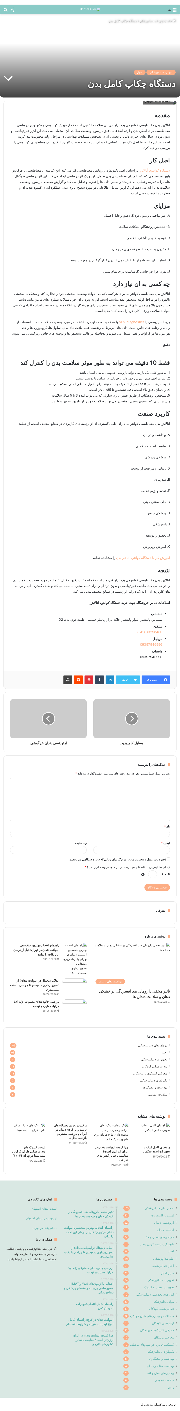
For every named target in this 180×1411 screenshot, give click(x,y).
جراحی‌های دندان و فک (159, 1237)
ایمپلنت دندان (165, 1230)
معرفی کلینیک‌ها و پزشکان (150, 1073)
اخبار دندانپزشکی (163, 1265)
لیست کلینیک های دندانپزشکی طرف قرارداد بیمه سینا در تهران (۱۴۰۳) (28, 1151)
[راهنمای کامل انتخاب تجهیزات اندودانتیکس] (152, 1133)
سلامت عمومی (157, 1094)
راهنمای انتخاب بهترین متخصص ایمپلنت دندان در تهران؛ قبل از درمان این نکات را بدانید (36, 949)
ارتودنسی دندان (164, 1222)
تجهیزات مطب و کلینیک (159, 1287)
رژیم (171, 1387)
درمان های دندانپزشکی (152, 1045)
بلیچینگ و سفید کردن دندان (156, 1244)
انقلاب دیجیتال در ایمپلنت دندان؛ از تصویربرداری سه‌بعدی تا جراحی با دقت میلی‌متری (34, 984)
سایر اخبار (167, 1273)
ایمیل (165, 843)
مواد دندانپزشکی (163, 1301)
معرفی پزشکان (164, 1337)
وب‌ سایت (81, 843)
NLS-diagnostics (131, 322)
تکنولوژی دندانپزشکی (153, 1080)
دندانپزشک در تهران (44, 1228)
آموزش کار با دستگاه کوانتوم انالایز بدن (143, 558)
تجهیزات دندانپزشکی (152, 21)
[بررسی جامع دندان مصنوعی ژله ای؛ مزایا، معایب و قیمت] (75, 1007)
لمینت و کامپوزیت (162, 1215)
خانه (170, 21)
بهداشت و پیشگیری (154, 1087)
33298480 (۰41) (149, 632)
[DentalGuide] (90, 9)
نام (167, 826)
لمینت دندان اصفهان (44, 1208)
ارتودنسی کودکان (163, 1323)
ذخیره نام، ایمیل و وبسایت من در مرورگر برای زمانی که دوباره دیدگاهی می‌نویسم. (117, 859)
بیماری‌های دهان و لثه (160, 1373)
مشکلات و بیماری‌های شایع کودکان (152, 1316)
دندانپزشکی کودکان (154, 1066)
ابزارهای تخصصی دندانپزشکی (155, 1294)
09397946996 (151, 644)
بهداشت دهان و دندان (160, 1366)
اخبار (139, 72)
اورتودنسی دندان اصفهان (41, 1218)
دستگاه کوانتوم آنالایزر (154, 170)
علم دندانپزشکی (163, 1258)
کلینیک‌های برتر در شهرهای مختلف (152, 1344)
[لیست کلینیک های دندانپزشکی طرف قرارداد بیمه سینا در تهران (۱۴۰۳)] (27, 1133)
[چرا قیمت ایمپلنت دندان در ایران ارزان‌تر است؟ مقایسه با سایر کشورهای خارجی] (110, 1133)
